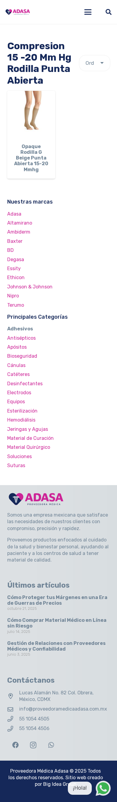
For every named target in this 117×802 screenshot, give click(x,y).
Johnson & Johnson (29, 287)
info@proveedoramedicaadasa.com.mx (63, 709)
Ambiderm (18, 232)
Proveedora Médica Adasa (39, 771)
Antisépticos (21, 338)
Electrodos (19, 392)
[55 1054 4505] (13, 719)
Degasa (15, 259)
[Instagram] (33, 745)
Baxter (14, 241)
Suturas (16, 465)
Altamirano (19, 223)
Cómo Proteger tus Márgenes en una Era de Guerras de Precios (57, 600)
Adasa (14, 214)
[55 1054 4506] (13, 729)
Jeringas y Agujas (27, 429)
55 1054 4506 (34, 728)
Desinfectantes (25, 383)
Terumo (15, 305)
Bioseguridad (22, 356)
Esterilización (22, 411)
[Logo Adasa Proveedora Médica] (18, 12)
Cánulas (16, 365)
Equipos (16, 401)
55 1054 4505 (34, 719)
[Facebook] (15, 745)
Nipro (13, 296)
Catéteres (18, 374)
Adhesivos (20, 329)
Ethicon (16, 277)
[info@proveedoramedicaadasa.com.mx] (13, 709)
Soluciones (19, 456)
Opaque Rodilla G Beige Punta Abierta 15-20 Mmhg (31, 158)
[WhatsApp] (51, 745)
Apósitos (17, 347)
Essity (14, 268)
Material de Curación (30, 438)
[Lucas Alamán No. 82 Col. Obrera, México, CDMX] (13, 696)
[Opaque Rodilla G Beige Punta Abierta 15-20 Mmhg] (31, 115)
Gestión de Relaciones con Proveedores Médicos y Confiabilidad (56, 646)
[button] (87, 12)
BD (10, 250)
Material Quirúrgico (28, 447)
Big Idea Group (59, 784)
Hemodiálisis (21, 420)
